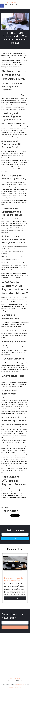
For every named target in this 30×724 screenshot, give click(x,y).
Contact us (15, 515)
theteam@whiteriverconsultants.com (15, 687)
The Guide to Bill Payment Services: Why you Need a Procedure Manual (15, 37)
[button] (2, 6)
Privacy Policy (26, 684)
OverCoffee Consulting (20, 684)
